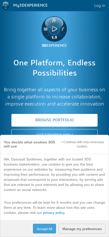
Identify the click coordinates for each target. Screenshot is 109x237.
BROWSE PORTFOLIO (54, 120)
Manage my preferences (82, 229)
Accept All (44, 229)
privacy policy (53, 213)
